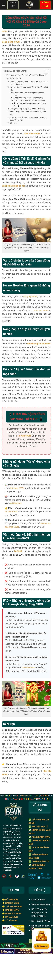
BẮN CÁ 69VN (12, 903)
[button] (3, 4)
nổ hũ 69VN (15, 503)
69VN (4, 31)
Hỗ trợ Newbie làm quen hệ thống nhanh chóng (29, 94)
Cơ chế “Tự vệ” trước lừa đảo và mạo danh (29, 101)
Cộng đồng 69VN (11, 42)
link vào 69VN (41, 310)
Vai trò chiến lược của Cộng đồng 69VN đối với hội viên (29, 88)
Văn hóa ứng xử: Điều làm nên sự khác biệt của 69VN (28, 113)
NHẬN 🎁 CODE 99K (41, 946)
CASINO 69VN (12, 910)
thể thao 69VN (17, 488)
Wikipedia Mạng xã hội (13, 186)
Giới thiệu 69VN (32, 133)
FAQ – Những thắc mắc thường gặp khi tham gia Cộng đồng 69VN (28, 118)
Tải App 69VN (24, 435)
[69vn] (29, 5)
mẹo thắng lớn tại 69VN (38, 343)
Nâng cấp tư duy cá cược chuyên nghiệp (28, 98)
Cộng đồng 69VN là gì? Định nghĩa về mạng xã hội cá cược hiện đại (28, 82)
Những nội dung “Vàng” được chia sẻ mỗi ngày (27, 109)
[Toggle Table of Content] (45, 71)
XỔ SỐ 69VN (11, 920)
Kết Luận (13, 123)
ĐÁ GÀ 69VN (11, 917)
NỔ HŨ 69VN (11, 899)
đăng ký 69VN (30, 296)
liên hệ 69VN (28, 667)
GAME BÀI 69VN (13, 913)
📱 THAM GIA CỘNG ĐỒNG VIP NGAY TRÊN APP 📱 (30, 104)
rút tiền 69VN (11, 511)
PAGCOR (18, 551)
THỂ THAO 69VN (13, 906)
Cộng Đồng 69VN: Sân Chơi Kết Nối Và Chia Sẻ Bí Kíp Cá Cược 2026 (26, 77)
